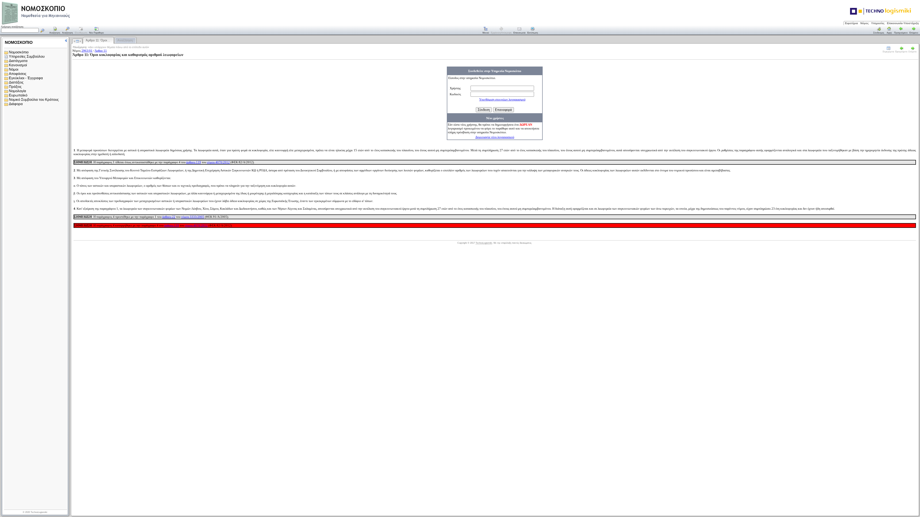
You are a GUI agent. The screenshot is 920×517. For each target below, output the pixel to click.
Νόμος (864, 23)
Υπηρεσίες (878, 23)
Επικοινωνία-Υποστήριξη (903, 23)
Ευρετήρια (851, 23)
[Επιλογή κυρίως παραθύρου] (55, 30)
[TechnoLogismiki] (54, 24)
